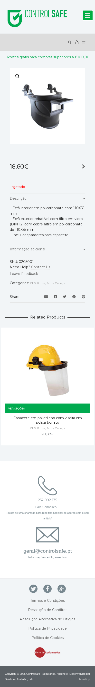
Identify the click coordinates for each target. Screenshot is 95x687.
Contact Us (40, 267)
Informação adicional (27, 249)
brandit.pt (84, 679)
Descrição (18, 198)
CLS (33, 283)
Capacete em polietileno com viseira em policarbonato (47, 420)
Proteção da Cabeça (51, 283)
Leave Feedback (24, 273)
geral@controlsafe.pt (47, 551)
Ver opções (16, 408)
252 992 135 (47, 500)
